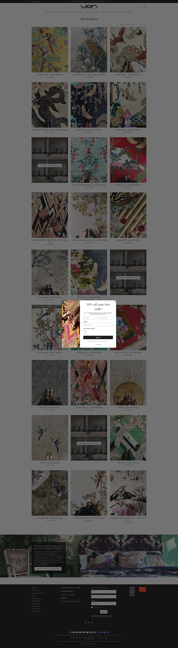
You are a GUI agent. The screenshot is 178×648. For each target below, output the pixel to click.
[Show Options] (111, 324)
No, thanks (98, 344)
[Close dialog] (115, 301)
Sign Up (98, 337)
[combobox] (97, 324)
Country (85, 321)
